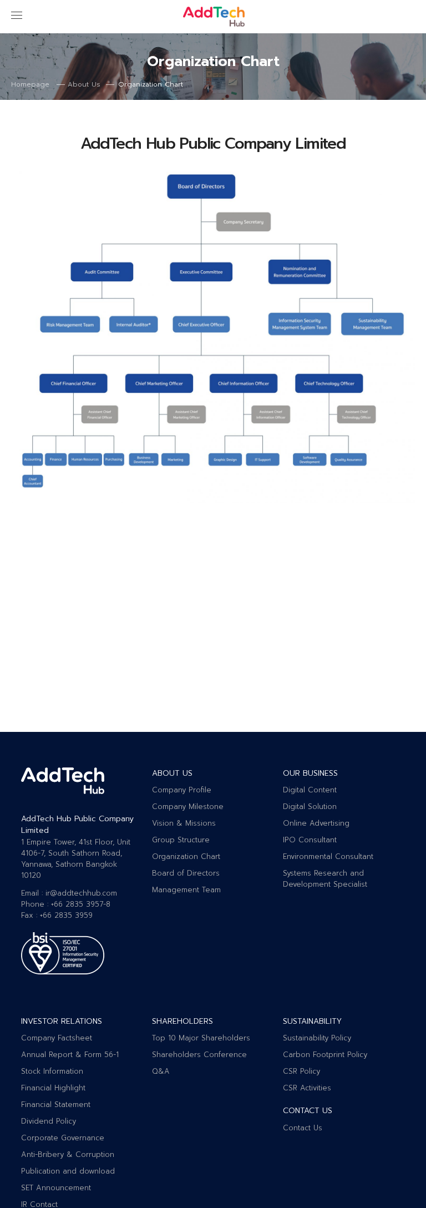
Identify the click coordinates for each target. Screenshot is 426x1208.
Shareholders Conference (199, 1054)
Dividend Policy (48, 1121)
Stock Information (52, 1071)
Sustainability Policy (317, 1038)
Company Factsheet (56, 1038)
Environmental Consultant (328, 856)
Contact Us (302, 1128)
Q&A (161, 1071)
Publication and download (68, 1171)
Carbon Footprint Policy (325, 1054)
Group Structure (181, 840)
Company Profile (181, 790)
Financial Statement (55, 1104)
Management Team (186, 889)
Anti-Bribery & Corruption (67, 1154)
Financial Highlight (53, 1088)
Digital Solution (310, 806)
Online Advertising (316, 823)
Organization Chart (186, 856)
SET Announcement (56, 1187)
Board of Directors (186, 873)
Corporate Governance (62, 1138)
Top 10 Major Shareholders (201, 1038)
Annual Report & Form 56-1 (70, 1054)
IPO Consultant (310, 840)
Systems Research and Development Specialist (325, 878)
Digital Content (310, 790)
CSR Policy (301, 1071)
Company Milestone (188, 806)
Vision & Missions (184, 823)
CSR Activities (307, 1088)
